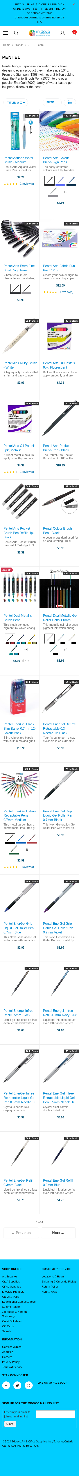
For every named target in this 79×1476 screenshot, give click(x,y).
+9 (68, 193)
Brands (18, 45)
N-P (29, 45)
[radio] (49, 181)
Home (7, 45)
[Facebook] (6, 1385)
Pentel (40, 45)
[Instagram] (29, 1385)
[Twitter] (17, 1385)
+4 (28, 651)
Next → (58, 1233)
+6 (28, 851)
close (74, 4)
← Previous (21, 1233)
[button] (70, 102)
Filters (52, 102)
